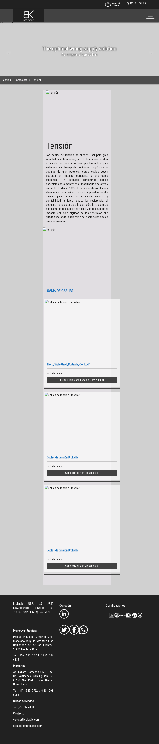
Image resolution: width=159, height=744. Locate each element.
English (129, 3)
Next (150, 51)
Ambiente (21, 80)
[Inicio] (28, 15)
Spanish (142, 3)
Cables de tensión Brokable (79, 472)
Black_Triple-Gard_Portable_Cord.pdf (80, 379)
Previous (9, 51)
